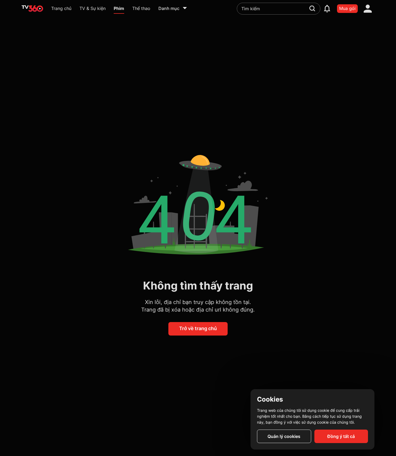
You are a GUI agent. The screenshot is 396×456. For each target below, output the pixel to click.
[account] (367, 8)
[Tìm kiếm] (312, 8)
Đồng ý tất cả (341, 436)
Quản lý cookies (284, 436)
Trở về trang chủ (198, 328)
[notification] (327, 8)
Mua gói (347, 8)
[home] (32, 9)
